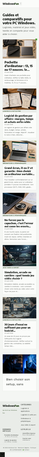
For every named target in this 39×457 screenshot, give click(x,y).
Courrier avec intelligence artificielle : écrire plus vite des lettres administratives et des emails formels (29, 439)
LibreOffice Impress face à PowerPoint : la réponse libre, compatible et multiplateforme (29, 434)
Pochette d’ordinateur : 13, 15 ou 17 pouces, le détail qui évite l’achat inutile (11, 435)
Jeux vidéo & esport (28, 425)
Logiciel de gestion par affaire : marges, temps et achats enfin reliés (11, 440)
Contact (26, 450)
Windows (11, 3)
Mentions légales (23, 447)
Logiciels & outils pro (28, 415)
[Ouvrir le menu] (21, 3)
